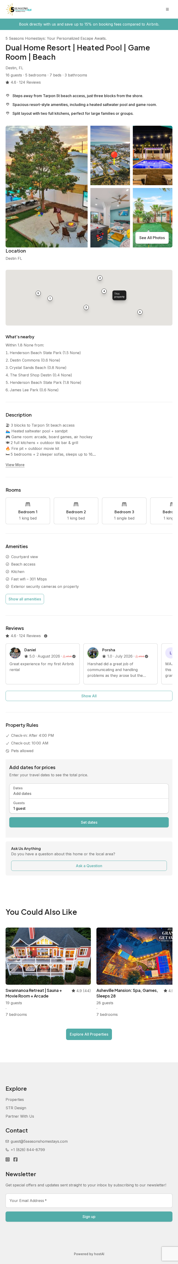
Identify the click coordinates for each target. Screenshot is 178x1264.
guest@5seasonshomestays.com (39, 1141)
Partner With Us (20, 1116)
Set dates (89, 822)
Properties (15, 1099)
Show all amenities (25, 599)
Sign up (89, 1216)
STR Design (16, 1108)
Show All (89, 696)
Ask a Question (89, 865)
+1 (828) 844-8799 (28, 1149)
